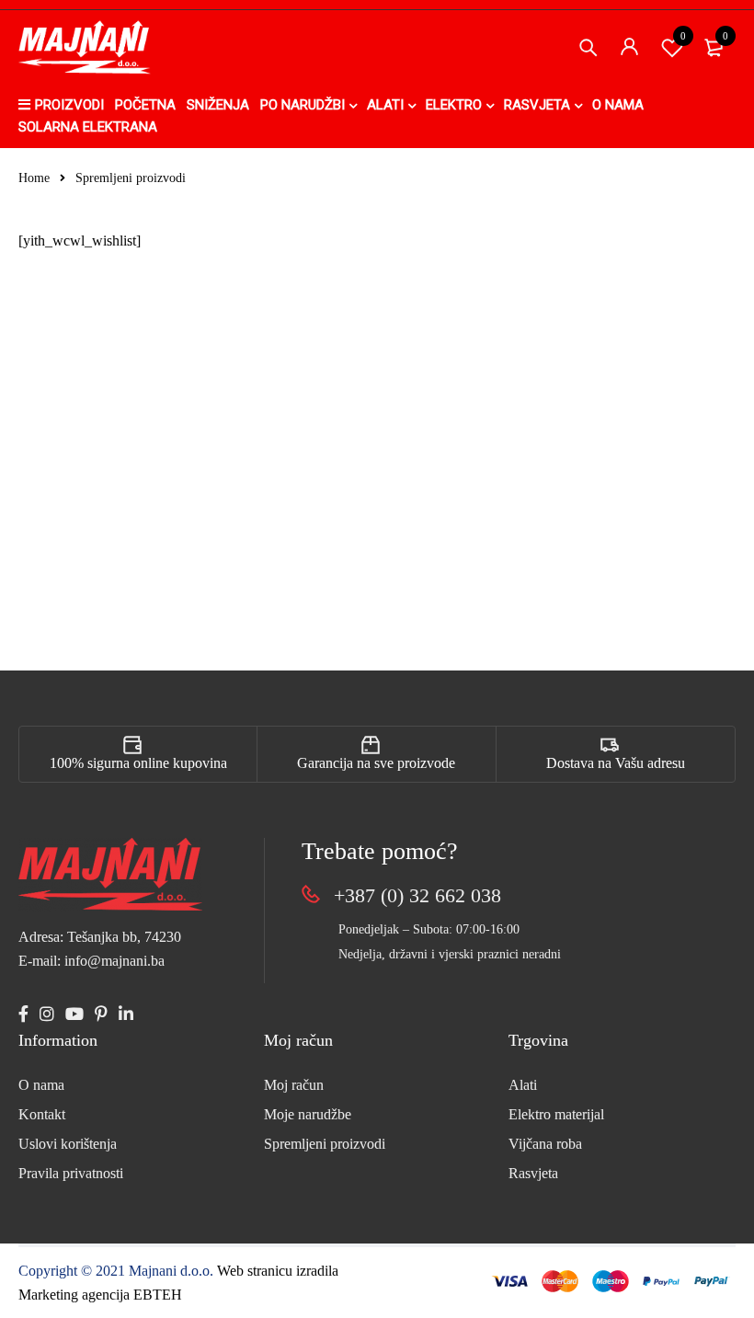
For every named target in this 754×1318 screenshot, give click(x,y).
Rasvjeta (533, 1173)
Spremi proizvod (683, 35)
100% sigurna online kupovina (138, 763)
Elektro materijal (556, 1114)
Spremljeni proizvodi (324, 1144)
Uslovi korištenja (67, 1144)
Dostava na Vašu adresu (615, 763)
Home (34, 178)
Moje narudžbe (307, 1114)
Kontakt (41, 1114)
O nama (41, 1085)
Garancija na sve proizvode (376, 763)
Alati (522, 1085)
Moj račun (294, 1085)
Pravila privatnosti (70, 1173)
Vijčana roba (545, 1144)
